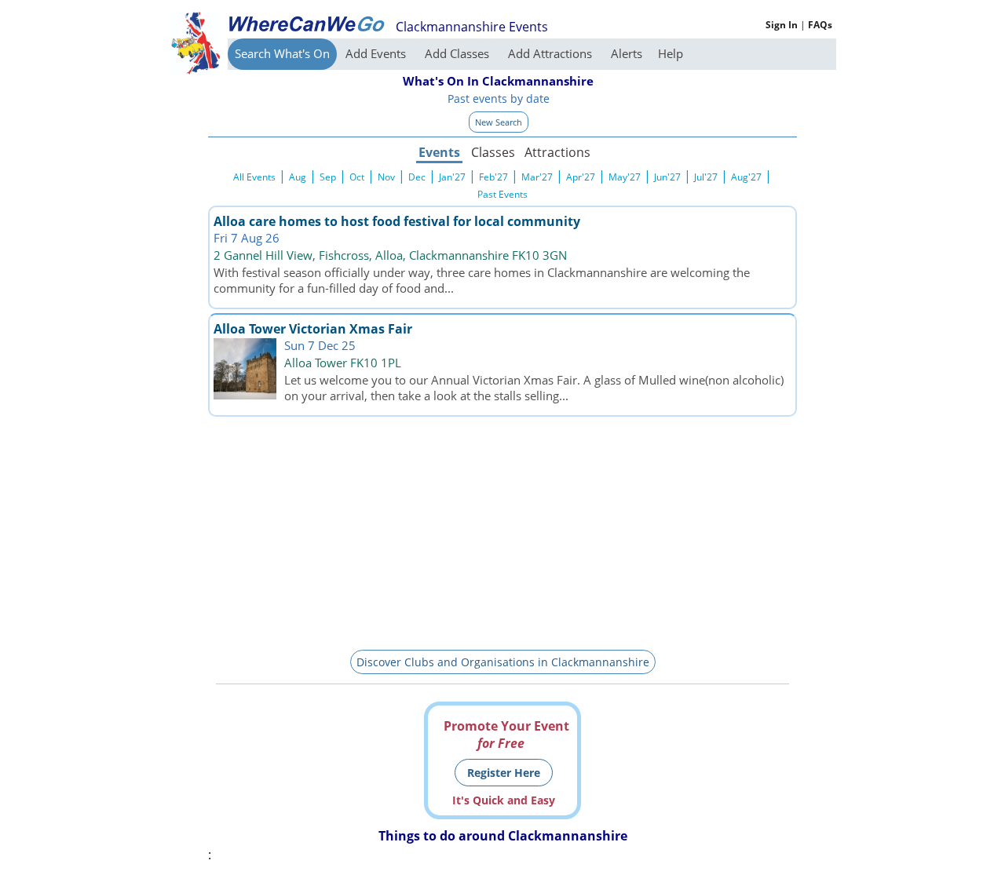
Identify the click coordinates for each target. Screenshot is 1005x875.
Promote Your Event (506, 734)
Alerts (626, 53)
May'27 (624, 177)
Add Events (377, 53)
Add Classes (458, 53)
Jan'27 (452, 177)
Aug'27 (746, 177)
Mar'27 (537, 177)
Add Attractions (551, 53)
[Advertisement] (502, 530)
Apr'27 (580, 177)
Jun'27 (667, 177)
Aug (297, 177)
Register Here (503, 772)
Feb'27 (493, 177)
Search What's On (282, 53)
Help (670, 53)
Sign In (782, 24)
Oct (356, 177)
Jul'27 (706, 177)
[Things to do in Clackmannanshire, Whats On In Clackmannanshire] (306, 23)
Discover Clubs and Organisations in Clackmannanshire (502, 661)
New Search (498, 122)
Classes (493, 152)
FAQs (820, 24)
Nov (386, 177)
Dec (417, 177)
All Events (254, 177)
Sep (328, 177)
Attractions (556, 152)
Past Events (502, 194)
